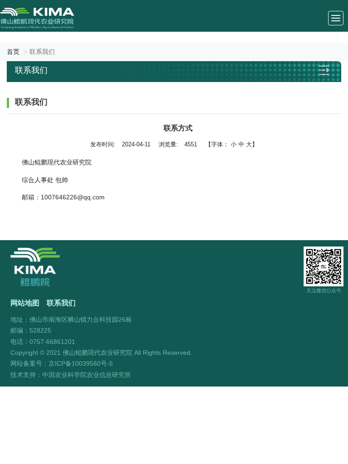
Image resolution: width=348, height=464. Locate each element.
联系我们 (61, 303)
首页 (13, 51)
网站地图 (24, 303)
